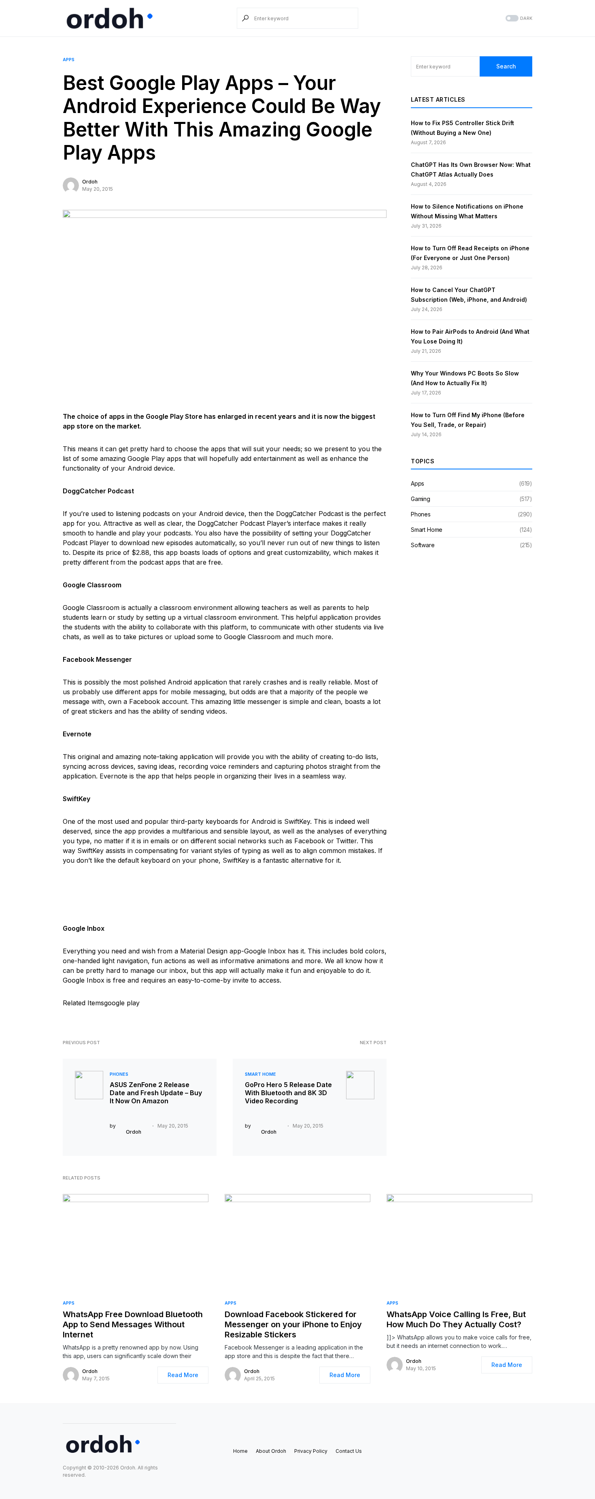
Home (240, 1451)
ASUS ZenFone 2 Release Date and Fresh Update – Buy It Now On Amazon (156, 1093)
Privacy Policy (310, 1451)
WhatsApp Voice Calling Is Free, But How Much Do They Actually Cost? (456, 1319)
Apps (68, 59)
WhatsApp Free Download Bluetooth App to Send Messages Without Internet (133, 1324)
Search (506, 66)
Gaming (420, 498)
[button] (518, 18)
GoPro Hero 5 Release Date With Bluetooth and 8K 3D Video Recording (288, 1093)
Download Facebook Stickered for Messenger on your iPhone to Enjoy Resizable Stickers (293, 1324)
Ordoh (90, 182)
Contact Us (349, 1451)
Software (423, 545)
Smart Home (260, 1074)
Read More (183, 1374)
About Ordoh (271, 1451)
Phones (119, 1074)
